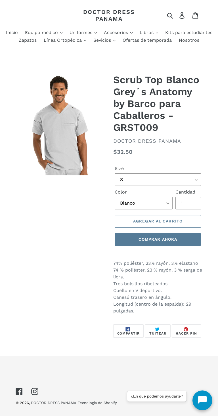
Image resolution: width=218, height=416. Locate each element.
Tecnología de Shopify (97, 403)
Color (121, 192)
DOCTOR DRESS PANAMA (109, 15)
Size (119, 168)
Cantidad (185, 192)
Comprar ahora (158, 239)
